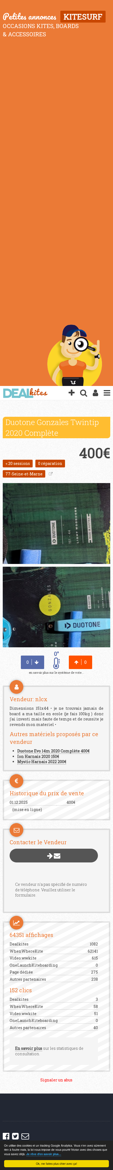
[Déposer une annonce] (72, 393)
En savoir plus (28, 1048)
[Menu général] (107, 393)
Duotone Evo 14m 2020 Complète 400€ (53, 750)
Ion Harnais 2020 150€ (38, 756)
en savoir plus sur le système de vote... (56, 672)
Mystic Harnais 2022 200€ (41, 761)
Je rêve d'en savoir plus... (43, 1154)
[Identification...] (95, 393)
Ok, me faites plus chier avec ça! (56, 1163)
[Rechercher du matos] (83, 393)
